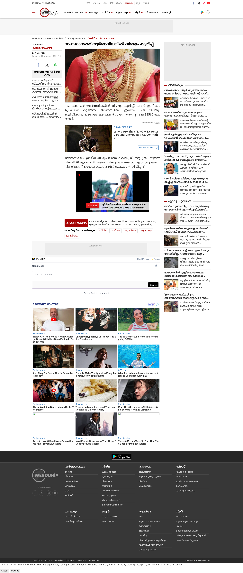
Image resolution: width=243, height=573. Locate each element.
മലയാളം (129, 3)
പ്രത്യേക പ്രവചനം (148, 550)
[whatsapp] (55, 65)
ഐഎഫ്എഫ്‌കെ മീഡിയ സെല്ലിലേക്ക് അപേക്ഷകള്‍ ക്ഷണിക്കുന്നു (46, 107)
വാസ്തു (143, 535)
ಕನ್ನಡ (138, 3)
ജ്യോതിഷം (130, 230)
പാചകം (180, 526)
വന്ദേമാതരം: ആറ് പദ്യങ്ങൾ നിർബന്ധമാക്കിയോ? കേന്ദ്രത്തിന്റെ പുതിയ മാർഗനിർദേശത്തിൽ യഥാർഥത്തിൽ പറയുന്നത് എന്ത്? (187, 92)
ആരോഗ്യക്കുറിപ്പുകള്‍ (150, 476)
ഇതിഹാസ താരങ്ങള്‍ (187, 481)
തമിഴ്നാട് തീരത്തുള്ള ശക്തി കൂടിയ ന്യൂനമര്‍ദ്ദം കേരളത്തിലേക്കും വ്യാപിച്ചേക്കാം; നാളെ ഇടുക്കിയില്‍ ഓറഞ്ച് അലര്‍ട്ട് (47, 99)
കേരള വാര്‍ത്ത (76, 38)
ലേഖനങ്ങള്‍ (145, 472)
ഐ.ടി (68, 491)
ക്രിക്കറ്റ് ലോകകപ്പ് (185, 491)
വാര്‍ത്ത (59, 38)
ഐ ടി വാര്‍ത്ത (109, 516)
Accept (4, 570)
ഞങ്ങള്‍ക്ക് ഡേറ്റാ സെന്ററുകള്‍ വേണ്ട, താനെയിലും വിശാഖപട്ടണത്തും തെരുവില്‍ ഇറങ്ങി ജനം (185, 114)
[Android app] (121, 457)
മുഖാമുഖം (107, 476)
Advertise (59, 560)
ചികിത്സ (143, 481)
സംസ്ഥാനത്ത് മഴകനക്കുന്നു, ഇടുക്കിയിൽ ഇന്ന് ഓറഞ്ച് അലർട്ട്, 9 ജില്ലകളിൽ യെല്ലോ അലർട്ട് (46, 90)
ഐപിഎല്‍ (182, 486)
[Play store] (202, 12)
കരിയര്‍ (69, 495)
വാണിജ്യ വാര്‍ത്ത (74, 521)
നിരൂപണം (107, 481)
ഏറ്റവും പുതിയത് (179, 201)
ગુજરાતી (146, 3)
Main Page (37, 560)
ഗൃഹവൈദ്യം (145, 486)
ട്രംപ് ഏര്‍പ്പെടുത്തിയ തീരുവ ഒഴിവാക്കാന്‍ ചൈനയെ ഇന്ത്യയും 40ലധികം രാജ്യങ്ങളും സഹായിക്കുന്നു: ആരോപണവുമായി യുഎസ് (186, 136)
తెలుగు (119, 3)
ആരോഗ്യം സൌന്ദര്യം (187, 521)
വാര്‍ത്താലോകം (74, 12)
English (96, 3)
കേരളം (93, 12)
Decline (15, 570)
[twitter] (199, 3)
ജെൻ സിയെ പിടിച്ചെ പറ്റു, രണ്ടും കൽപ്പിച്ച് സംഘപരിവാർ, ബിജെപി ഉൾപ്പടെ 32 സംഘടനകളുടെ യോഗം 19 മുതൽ (186, 180)
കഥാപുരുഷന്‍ (109, 495)
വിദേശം (69, 476)
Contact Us (81, 560)
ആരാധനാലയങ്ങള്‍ (149, 521)
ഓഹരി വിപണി (72, 516)
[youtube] (209, 3)
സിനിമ (106, 12)
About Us (48, 560)
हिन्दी (88, 3)
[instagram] (204, 3)
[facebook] (194, 3)
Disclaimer (70, 560)
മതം (141, 516)
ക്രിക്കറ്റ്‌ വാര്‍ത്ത (184, 472)
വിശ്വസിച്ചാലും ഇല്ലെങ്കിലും (152, 540)
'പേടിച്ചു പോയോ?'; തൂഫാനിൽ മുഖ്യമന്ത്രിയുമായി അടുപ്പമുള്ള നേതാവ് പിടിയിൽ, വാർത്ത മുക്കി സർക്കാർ (187, 158)
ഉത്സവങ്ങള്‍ (145, 526)
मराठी (111, 3)
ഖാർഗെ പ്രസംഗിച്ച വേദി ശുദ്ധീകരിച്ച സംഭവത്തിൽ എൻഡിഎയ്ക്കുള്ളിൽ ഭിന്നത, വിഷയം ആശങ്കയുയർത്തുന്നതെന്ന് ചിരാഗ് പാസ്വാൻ (187, 208)
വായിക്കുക (175, 85)
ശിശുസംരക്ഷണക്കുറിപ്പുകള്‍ (191, 535)
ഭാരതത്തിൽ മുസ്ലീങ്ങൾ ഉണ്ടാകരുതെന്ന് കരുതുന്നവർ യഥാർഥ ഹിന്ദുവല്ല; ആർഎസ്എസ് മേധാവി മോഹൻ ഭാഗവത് (185, 274)
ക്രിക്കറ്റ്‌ (166, 12)
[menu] (35, 12)
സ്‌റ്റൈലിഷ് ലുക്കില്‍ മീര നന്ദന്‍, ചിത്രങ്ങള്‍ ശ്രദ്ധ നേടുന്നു (45, 115)
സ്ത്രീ (137, 12)
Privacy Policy (94, 560)
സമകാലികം (71, 481)
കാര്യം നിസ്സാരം (110, 472)
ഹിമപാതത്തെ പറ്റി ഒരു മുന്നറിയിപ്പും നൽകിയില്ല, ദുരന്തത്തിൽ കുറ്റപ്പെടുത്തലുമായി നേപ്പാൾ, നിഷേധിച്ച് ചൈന (186, 252)
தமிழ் (105, 3)
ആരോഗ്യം (122, 12)
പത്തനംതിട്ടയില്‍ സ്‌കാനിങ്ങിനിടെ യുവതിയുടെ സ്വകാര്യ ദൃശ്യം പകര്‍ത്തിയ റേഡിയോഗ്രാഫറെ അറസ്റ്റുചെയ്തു (46, 82)
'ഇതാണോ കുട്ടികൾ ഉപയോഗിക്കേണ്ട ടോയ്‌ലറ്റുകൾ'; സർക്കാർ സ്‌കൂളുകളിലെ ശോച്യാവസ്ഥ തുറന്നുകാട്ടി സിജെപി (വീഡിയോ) (186, 296)
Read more (92, 206)
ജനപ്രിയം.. (72, 235)
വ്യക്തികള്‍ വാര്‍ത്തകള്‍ (151, 545)
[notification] (208, 12)
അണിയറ (107, 486)
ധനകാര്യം (70, 486)
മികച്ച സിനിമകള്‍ (111, 500)
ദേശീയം (69, 472)
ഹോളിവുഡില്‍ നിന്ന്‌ (112, 505)
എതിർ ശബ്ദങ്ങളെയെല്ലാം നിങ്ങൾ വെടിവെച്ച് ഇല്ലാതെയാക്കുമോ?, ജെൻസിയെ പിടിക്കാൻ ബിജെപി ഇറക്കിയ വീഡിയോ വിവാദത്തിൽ (187, 230)
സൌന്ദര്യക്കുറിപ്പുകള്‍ (187, 531)
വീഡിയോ (152, 12)
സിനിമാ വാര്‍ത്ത (110, 491)
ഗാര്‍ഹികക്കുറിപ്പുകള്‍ (187, 540)
